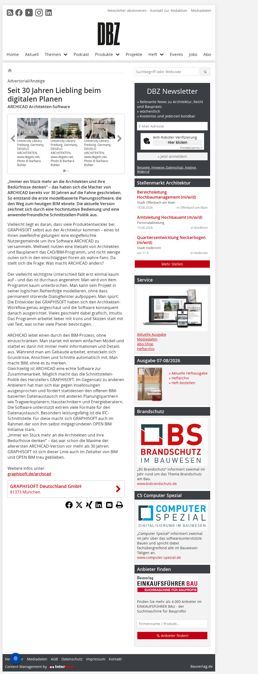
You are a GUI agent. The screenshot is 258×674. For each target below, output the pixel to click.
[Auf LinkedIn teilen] (99, 507)
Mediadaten (201, 10)
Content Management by (26, 666)
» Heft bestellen (182, 382)
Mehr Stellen (172, 264)
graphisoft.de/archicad (29, 474)
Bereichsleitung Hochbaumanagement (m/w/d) (166, 194)
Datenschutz (72, 659)
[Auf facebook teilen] (69, 507)
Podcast (81, 54)
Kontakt (115, 659)
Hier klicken (177, 142)
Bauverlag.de (201, 666)
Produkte (104, 54)
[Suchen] (205, 72)
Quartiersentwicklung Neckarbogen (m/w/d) (171, 240)
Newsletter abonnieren (127, 10)
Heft (152, 54)
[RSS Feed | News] (10, 13)
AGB (54, 659)
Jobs (193, 54)
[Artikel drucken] (119, 505)
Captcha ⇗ (191, 147)
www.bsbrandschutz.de (157, 483)
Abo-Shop (145, 344)
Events (176, 54)
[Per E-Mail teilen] (109, 505)
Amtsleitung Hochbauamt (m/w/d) (169, 217)
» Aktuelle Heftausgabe (188, 373)
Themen (53, 54)
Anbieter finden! (174, 635)
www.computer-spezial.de (159, 557)
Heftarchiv (145, 348)
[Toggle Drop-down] (66, 54)
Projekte (134, 54)
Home (13, 54)
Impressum (95, 659)
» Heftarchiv (179, 378)
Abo (207, 54)
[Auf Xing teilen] (89, 507)
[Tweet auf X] (79, 507)
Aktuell (32, 54)
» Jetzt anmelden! (172, 156)
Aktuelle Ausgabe (151, 334)
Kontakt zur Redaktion (168, 10)
